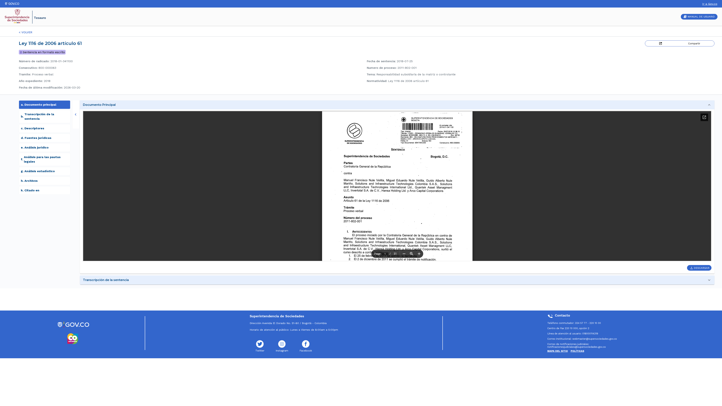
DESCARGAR (701, 268)
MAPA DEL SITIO (557, 351)
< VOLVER (25, 32)
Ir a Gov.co (709, 4)
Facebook (306, 350)
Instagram (282, 350)
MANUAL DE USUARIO (701, 16)
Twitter (259, 350)
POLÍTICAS (577, 351)
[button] (397, 104)
